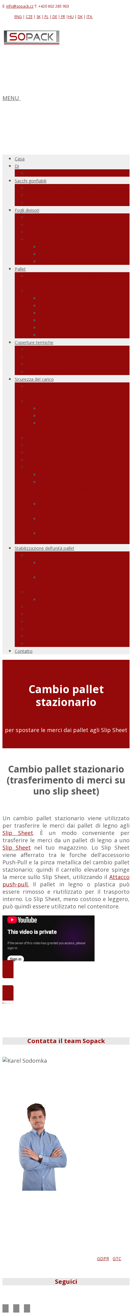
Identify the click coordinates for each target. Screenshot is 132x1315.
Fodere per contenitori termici (67, 364)
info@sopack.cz (19, 6)
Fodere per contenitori (57, 467)
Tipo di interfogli (49, 217)
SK (39, 16)
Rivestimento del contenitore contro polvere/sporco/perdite (80, 507)
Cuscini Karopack (49, 643)
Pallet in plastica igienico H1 (76, 320)
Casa (20, 159)
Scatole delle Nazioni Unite (62, 606)
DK (80, 16)
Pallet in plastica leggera (72, 298)
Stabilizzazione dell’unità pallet (44, 548)
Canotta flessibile (62, 474)
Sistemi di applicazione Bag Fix (80, 599)
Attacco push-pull (62, 246)
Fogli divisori (27, 210)
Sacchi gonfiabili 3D (53, 195)
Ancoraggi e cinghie (53, 437)
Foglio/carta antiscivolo (58, 555)
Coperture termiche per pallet (67, 349)
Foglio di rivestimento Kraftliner (69, 224)
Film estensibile (48, 628)
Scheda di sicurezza (52, 452)
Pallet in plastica (49, 290)
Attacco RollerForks (65, 253)
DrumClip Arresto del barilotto (68, 614)
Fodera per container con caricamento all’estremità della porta (80, 489)
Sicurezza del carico (34, 379)
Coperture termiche (34, 342)
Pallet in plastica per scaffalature (83, 305)
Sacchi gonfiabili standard (61, 187)
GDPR (103, 1258)
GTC (117, 1258)
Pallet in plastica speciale (72, 334)
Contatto (24, 651)
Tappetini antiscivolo (55, 445)
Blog (33, 173)
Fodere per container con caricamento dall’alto (73, 522)
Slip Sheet (17, 832)
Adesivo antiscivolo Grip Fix (63, 592)
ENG (18, 16)
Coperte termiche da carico (63, 356)
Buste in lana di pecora (57, 636)
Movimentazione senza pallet (65, 239)
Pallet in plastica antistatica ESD (82, 312)
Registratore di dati (53, 371)
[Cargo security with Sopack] (31, 43)
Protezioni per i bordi (55, 621)
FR (62, 16)
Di (17, 166)
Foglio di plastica (49, 231)
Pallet (20, 269)
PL (46, 16)
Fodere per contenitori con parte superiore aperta (83, 536)
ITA (90, 16)
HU (71, 16)
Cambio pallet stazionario (73, 261)
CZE (29, 16)
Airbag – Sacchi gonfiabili (60, 400)
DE (54, 16)
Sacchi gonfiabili (30, 181)
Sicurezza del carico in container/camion (56, 389)
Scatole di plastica (63, 327)
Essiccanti (40, 459)
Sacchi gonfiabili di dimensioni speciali (78, 202)
